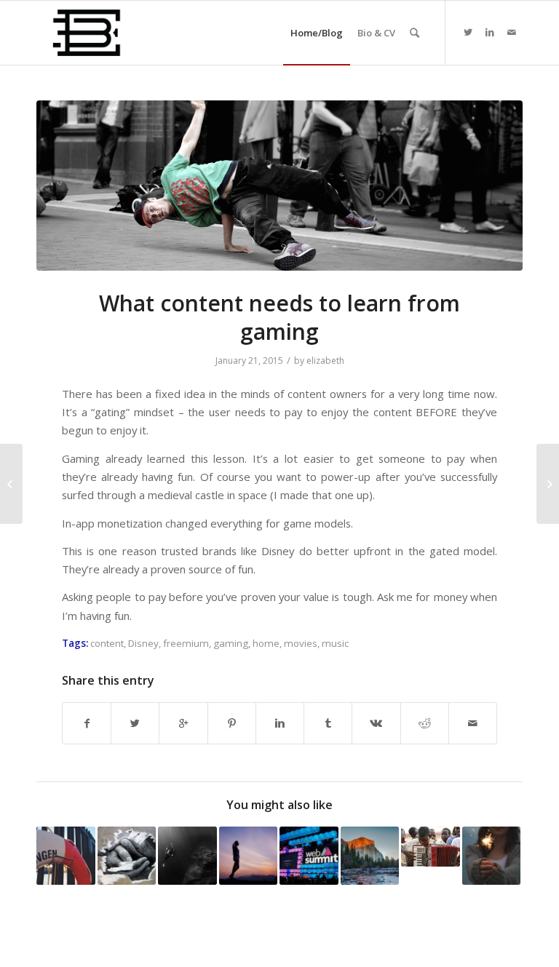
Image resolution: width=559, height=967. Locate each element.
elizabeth (325, 360)
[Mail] (512, 32)
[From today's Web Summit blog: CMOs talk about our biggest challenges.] (309, 856)
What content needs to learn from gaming (279, 317)
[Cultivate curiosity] (187, 856)
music (335, 643)
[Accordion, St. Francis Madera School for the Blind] (430, 847)
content (107, 643)
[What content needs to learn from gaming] (279, 185)
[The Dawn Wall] (370, 856)
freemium (186, 643)
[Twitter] (468, 32)
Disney (143, 643)
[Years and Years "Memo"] (127, 856)
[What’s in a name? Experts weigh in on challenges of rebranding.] (248, 856)
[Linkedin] (490, 32)
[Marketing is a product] (491, 856)
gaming (230, 643)
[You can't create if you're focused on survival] (65, 856)
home (266, 643)
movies (300, 643)
